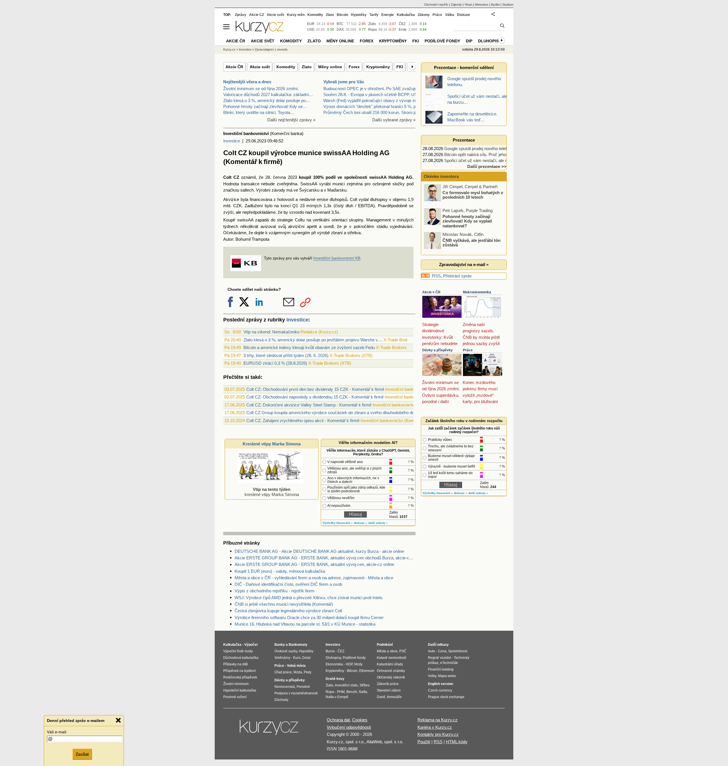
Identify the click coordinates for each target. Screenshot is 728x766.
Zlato (307, 67)
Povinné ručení (235, 697)
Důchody (281, 700)
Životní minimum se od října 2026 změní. (261, 88)
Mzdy (358, 664)
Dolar (306, 658)
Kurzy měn (296, 15)
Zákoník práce (388, 684)
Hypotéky (359, 15)
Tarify (374, 15)
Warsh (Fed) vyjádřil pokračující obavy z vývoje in (369, 100)
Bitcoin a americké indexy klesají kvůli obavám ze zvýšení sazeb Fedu (309, 347)
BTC (340, 24)
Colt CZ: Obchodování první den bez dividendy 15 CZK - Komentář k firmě (315, 389)
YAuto (468, 4)
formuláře (394, 697)
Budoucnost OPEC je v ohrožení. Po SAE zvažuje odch (375, 88)
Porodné (303, 687)
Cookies (359, 719)
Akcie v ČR (431, 292)
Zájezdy (456, 4)
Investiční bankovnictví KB (336, 258)
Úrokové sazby (285, 651)
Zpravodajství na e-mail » (464, 264)
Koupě (229, 219)
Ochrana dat (338, 719)
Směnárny (282, 658)
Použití (423, 741)
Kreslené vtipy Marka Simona (272, 443)
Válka (449, 15)
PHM (341, 692)
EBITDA (365, 205)
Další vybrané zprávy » (393, 119)
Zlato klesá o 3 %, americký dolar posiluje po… (266, 100)
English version (440, 684)
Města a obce (387, 651)
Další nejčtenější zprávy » (291, 119)
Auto (431, 651)
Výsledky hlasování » (337, 522)
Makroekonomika (477, 292)
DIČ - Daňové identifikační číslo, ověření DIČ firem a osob (288, 584)
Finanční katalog (441, 669)
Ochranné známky (391, 671)
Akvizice (231, 199)
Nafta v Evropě (337, 697)
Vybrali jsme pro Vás (343, 81)
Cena (442, 651)
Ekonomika (334, 664)
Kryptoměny (378, 67)
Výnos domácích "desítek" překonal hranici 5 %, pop (371, 106)
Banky (279, 645)
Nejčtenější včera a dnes (247, 81)
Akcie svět (260, 67)
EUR (311, 24)
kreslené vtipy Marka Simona (272, 492)
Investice (231, 140)
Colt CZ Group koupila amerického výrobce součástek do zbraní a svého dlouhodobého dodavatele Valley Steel (349, 412)
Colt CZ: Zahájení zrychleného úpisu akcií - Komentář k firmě (302, 420)
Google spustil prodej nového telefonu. (479, 148)
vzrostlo (296, 212)
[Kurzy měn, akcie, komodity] (269, 730)
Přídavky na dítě (235, 664)
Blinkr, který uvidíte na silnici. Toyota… (258, 112)
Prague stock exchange (446, 697)
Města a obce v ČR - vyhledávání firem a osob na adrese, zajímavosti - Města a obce (314, 577)
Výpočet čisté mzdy (238, 651)
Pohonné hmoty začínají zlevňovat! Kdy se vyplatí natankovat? (467, 221)
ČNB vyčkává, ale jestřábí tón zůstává (471, 242)
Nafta (363, 692)
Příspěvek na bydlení (239, 671)
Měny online (330, 67)
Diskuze (463, 15)
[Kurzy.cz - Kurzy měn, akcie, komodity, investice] (260, 31)
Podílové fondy (442, 41)
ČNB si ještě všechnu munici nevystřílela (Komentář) (284, 604)
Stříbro (364, 685)
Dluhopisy (489, 41)
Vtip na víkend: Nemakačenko (271, 331)
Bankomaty (298, 645)
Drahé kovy (335, 679)
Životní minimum (236, 684)
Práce (468, 350)
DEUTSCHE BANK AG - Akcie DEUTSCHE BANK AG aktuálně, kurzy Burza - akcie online (319, 551)
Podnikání (385, 645)
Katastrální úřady (390, 664)
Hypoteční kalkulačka (239, 690)
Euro (297, 658)
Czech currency (440, 690)
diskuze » (360, 522)
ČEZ (402, 24)
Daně (381, 697)
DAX (340, 30)
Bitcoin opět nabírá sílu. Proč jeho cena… (482, 154)
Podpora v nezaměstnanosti (296, 693)
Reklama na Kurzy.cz (437, 719)
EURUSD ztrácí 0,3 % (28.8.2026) (275, 363)
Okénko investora (441, 176)
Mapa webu (447, 676)
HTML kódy (457, 741)
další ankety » (378, 522)
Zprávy (240, 15)
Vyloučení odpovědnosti (349, 727)
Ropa (372, 30)
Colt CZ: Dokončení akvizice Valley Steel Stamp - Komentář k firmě (308, 404)
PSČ (402, 651)
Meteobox (482, 4)
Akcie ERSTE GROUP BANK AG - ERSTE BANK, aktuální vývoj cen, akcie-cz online (314, 564)
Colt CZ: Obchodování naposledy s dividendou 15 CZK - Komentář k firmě (315, 397)
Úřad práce (283, 672)
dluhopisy (379, 199)
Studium (507, 4)
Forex (354, 67)
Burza (330, 651)
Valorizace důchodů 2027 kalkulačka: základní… (268, 94)
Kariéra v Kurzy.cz (434, 727)
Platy (307, 672)
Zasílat (82, 753)
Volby (432, 676)
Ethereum (366, 671)
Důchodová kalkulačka (240, 658)
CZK (237, 205)
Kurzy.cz (229, 49)
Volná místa (296, 666)
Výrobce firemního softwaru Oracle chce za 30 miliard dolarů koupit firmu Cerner (309, 617)
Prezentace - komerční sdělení (464, 67)
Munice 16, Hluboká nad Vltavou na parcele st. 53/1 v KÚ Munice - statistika (305, 624)
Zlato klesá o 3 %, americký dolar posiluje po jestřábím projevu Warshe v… (312, 339)
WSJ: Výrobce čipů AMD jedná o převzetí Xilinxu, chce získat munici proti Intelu (308, 597)
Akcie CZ (256, 15)
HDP (349, 664)
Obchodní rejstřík (436, 4)
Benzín (351, 692)
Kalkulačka (406, 15)
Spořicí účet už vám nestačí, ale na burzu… (485, 160)
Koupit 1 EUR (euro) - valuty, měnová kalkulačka (280, 571)
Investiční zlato (346, 685)
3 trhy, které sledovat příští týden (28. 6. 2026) (285, 355)
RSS (436, 275)
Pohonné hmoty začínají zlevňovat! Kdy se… (265, 106)
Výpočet (251, 645)
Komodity (285, 67)
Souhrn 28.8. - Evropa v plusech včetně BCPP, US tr (372, 94)
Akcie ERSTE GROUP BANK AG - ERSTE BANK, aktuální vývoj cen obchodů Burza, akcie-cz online (325, 557)
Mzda (297, 672)
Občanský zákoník (391, 677)
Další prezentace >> (486, 166)
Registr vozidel (439, 658)
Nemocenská (284, 687)
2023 (292, 177)
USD (311, 30)
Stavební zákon (389, 690)
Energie (387, 15)
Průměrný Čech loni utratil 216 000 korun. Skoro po (370, 112)
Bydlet (495, 4)
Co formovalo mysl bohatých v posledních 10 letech (472, 195)
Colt (227, 177)
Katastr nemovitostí (391, 658)
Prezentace (464, 140)
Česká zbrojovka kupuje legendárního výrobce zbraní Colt (288, 610)
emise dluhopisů (332, 199)
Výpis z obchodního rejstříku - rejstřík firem (275, 590)
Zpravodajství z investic (271, 49)
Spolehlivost (457, 651)
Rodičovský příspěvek (240, 677)
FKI (399, 67)
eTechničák (449, 663)
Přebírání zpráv (457, 275)
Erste (403, 30)
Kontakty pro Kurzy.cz (438, 734)
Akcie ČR (234, 67)
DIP (469, 41)
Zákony (424, 15)
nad (308, 212)
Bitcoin (342, 15)
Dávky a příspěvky (437, 350)
